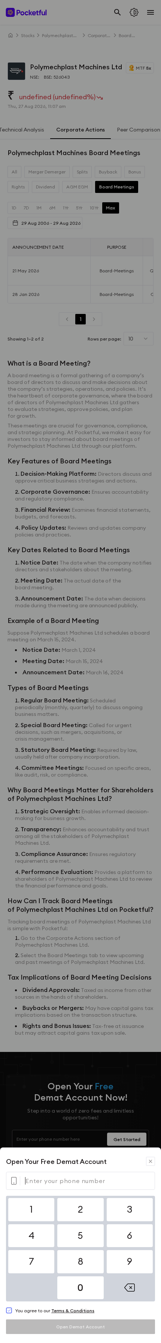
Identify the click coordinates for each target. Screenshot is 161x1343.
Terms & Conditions (72, 1310)
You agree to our (54, 1310)
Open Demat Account (80, 1327)
